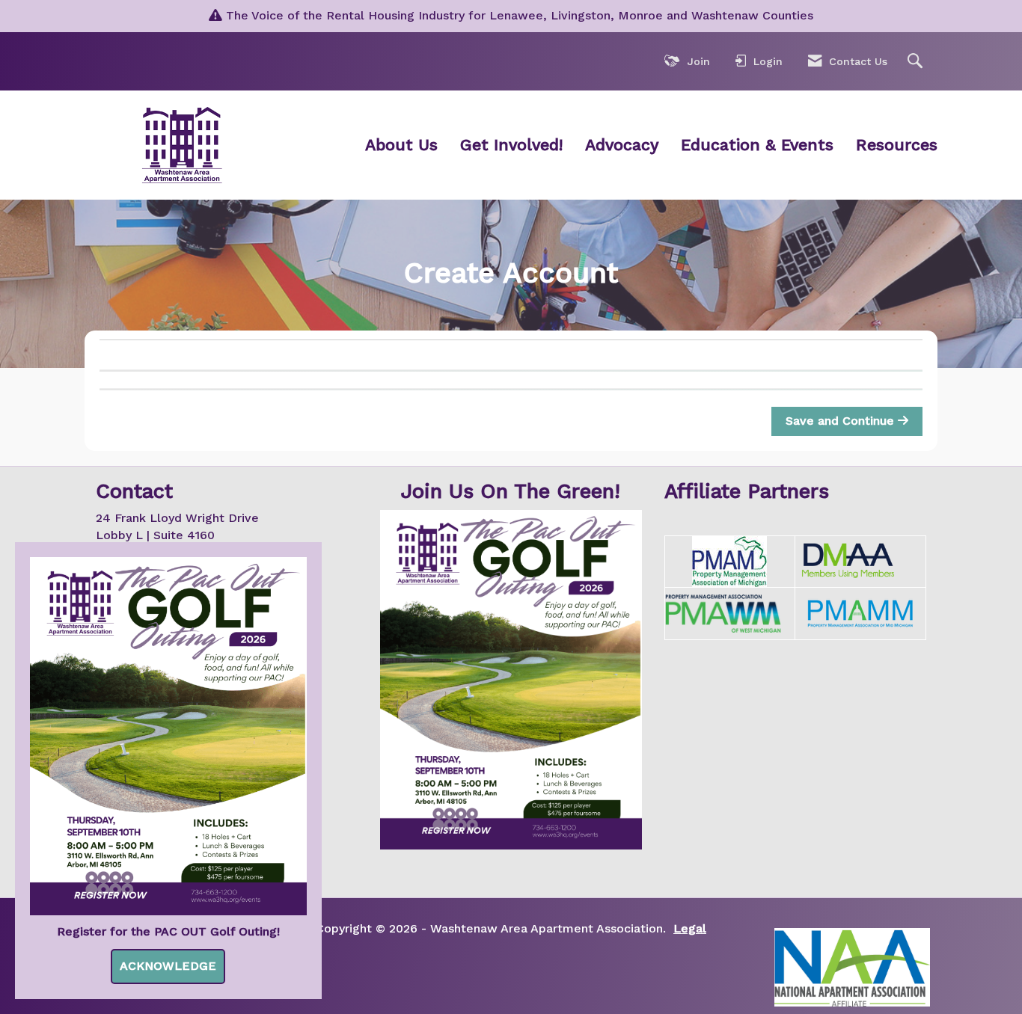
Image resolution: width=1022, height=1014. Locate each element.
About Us (401, 144)
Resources (896, 144)
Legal (689, 928)
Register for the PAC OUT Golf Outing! (168, 931)
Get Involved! (511, 144)
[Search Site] (917, 61)
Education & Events (757, 144)
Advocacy (621, 144)
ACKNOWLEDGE (168, 966)
